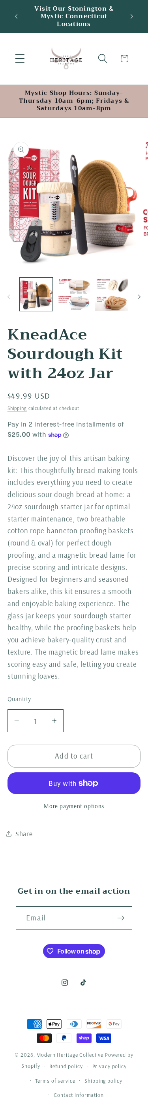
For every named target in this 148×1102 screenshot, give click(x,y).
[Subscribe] (121, 917)
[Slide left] (8, 296)
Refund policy (65, 1066)
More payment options (74, 806)
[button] (20, 58)
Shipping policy (103, 1080)
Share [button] (24, 833)
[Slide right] (139, 296)
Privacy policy (109, 1066)
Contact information (79, 1094)
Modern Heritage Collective (69, 1054)
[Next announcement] (132, 16)
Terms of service (55, 1080)
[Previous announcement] (16, 16)
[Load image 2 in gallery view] (74, 294)
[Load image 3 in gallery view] (111, 294)
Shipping (17, 408)
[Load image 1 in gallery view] (36, 294)
